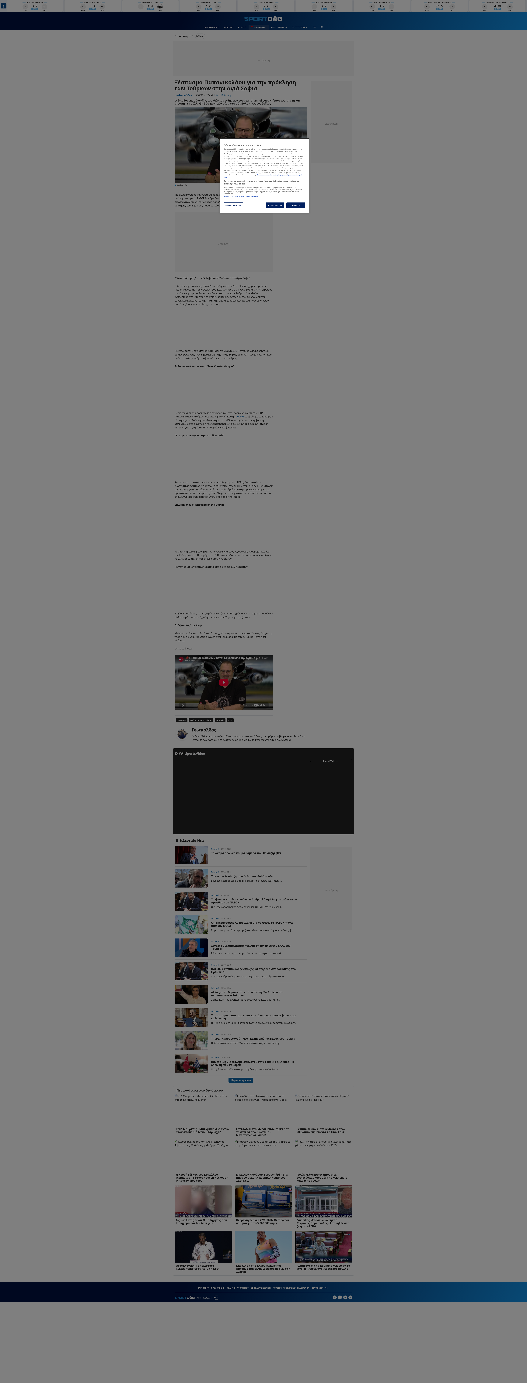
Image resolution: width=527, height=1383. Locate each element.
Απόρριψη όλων (275, 205)
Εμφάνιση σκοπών (233, 205)
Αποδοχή (296, 205)
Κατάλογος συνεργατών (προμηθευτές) (241, 196)
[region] (264, 175)
